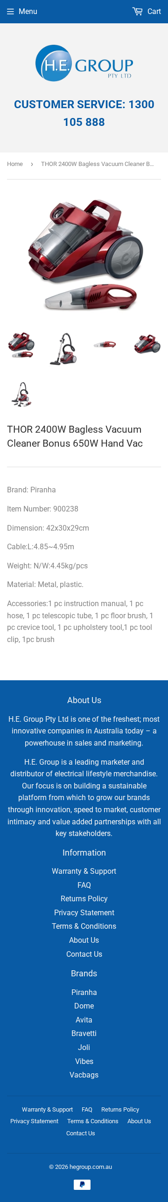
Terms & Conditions (84, 926)
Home (15, 163)
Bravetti (84, 1033)
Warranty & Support (84, 871)
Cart (153, 11)
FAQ (84, 885)
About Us (84, 940)
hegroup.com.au (91, 1166)
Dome (84, 1006)
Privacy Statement (84, 912)
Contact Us (84, 954)
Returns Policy (84, 898)
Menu (28, 11)
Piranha (84, 992)
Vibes (84, 1061)
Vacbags (84, 1075)
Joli (84, 1047)
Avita (84, 1019)
